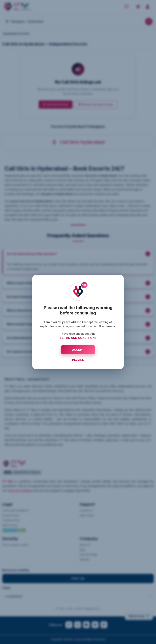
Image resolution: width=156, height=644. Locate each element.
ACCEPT (78, 349)
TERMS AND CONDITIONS (78, 338)
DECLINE (78, 359)
